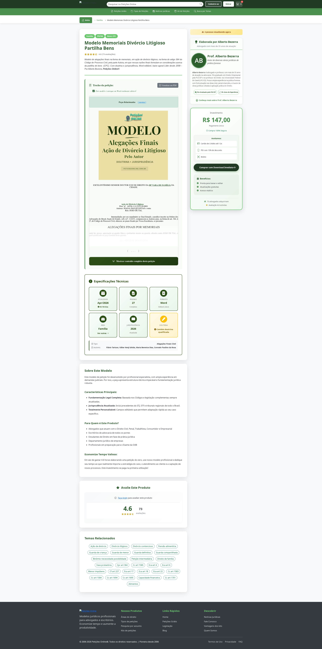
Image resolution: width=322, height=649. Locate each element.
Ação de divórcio (98, 546)
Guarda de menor (120, 552)
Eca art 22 (158, 571)
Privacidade (230, 641)
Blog (165, 630)
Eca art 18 (143, 571)
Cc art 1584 (96, 577)
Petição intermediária (142, 558)
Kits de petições (128, 630)
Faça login (123, 497)
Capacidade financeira (149, 577)
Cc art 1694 (112, 577)
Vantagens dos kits (213, 626)
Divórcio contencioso (143, 546)
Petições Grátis (170, 621)
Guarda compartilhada (167, 552)
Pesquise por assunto (131, 626)
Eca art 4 (153, 565)
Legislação (167, 626)
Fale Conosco (210, 621)
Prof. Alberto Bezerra (223, 56)
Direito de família (165, 558)
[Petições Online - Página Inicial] (92, 4)
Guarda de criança (98, 552)
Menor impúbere (96, 571)
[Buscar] (200, 4)
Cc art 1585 (138, 565)
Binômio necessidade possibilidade (109, 558)
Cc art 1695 (128, 577)
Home (165, 617)
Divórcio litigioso (120, 546)
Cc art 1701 (170, 577)
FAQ (241, 641)
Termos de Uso (215, 641)
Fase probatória (104, 565)
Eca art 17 (128, 571)
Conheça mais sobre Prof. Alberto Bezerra (218, 100)
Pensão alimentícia (167, 546)
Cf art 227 (114, 571)
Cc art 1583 (173, 571)
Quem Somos (210, 630)
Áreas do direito (128, 617)
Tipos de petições (129, 621)
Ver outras (101, 333)
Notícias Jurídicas (212, 617)
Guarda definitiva (142, 552)
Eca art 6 (166, 565)
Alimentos (133, 584)
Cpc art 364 (122, 565)
